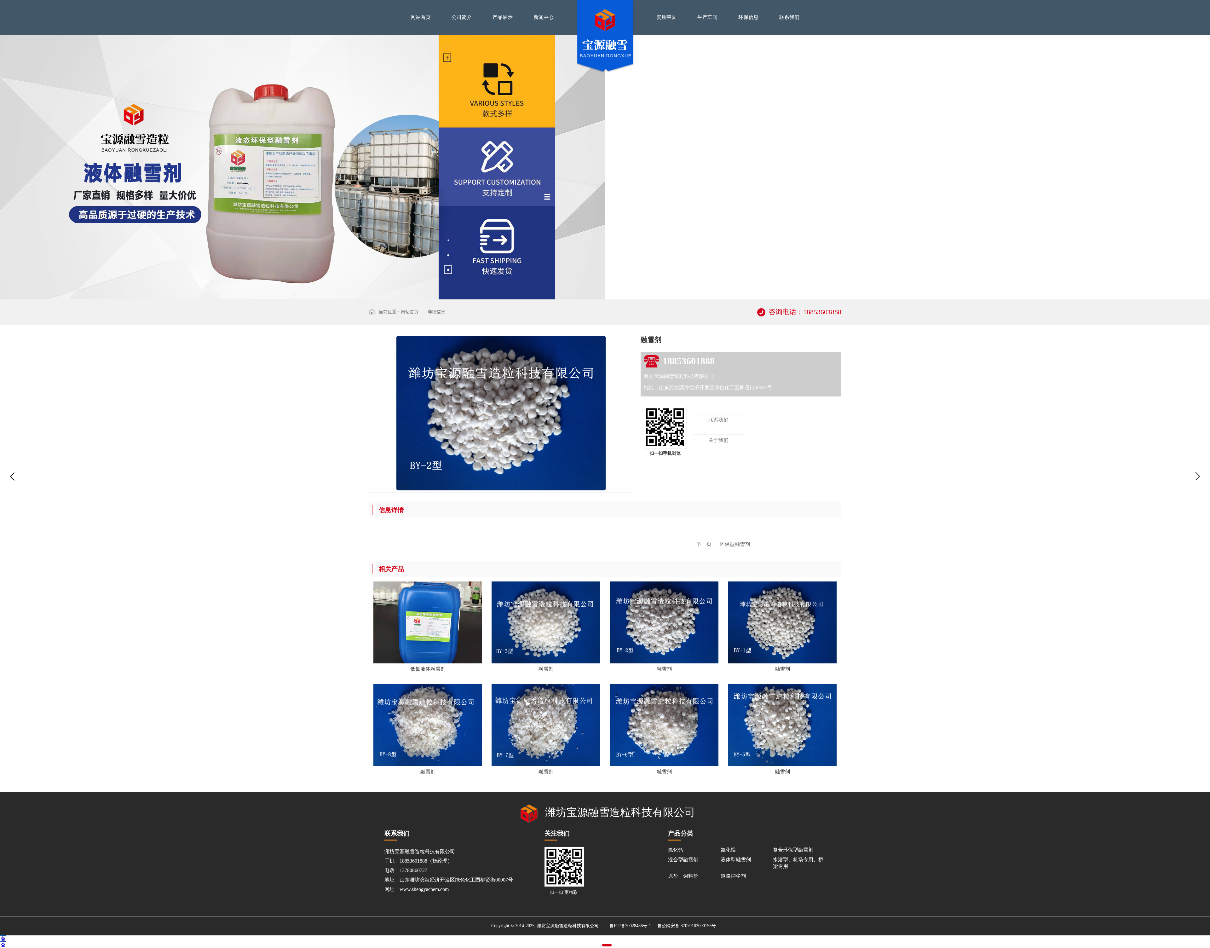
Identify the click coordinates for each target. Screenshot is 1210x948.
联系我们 (789, 17)
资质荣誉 (666, 17)
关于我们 (718, 440)
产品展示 (503, 17)
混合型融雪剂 (683, 859)
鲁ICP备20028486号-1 (630, 925)
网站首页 (421, 17)
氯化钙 (675, 850)
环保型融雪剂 (723, 544)
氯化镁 (728, 850)
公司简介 (462, 17)
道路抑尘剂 (733, 876)
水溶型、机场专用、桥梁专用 (798, 863)
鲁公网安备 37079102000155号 (686, 925)
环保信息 (748, 17)
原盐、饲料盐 (683, 876)
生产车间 (707, 17)
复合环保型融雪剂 (793, 850)
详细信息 (436, 311)
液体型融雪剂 (736, 859)
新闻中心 (543, 17)
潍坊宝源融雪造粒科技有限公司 (620, 812)
